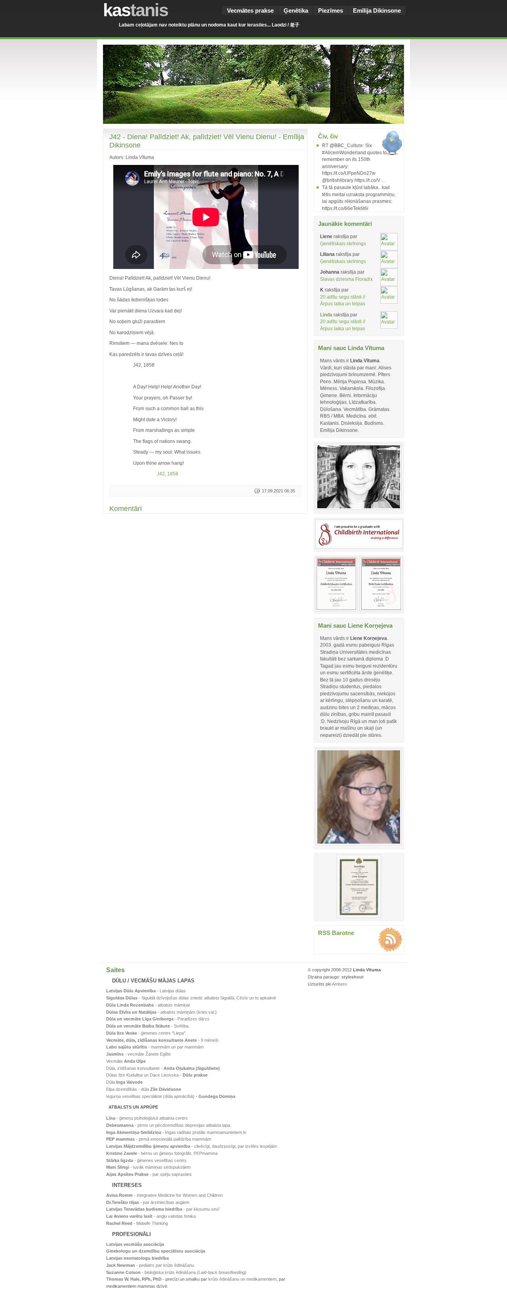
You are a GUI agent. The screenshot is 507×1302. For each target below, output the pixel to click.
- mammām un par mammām (155, 1047)
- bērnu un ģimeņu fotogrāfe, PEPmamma (161, 1153)
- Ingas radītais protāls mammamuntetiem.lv (176, 1132)
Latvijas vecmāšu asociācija (135, 1244)
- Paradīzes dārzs (158, 1018)
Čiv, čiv (328, 136)
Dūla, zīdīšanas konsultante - (163, 1068)
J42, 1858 (167, 473)
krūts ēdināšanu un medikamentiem (242, 1279)
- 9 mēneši (162, 1040)
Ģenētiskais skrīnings (343, 243)
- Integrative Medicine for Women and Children (164, 1195)
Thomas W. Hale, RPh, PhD (134, 1279)
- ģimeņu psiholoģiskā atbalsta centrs (147, 1118)
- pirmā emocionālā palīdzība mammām (158, 1139)
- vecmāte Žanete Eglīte (138, 1054)
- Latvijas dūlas (146, 990)
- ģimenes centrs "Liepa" (145, 1033)
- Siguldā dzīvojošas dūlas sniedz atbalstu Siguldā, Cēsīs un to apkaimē (191, 997)
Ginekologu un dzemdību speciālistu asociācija (155, 1251)
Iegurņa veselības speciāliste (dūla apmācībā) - (170, 1096)
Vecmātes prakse (250, 10)
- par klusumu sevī (162, 1209)
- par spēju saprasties (149, 1174)
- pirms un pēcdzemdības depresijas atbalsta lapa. (168, 1125)
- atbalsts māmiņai (148, 1005)
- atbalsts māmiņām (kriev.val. (160, 1012)
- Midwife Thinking (137, 1223)
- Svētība (147, 1026)
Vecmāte (126, 1061)
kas (135, 10)
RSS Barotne (336, 932)
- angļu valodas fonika (151, 1216)
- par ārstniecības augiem (147, 1202)
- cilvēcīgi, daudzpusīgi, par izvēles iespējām (191, 1146)
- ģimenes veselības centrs (146, 1160)
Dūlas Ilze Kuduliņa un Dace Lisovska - (157, 1075)
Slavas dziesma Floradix (346, 279)
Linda (326, 314)
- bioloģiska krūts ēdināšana (176, 1272)
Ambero (339, 984)
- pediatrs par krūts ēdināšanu (150, 1265)
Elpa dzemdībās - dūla (143, 1089)
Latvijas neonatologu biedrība (137, 1258)
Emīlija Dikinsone (377, 10)
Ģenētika (296, 10)
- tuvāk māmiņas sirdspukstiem (148, 1167)
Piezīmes (330, 10)
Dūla (124, 1082)
